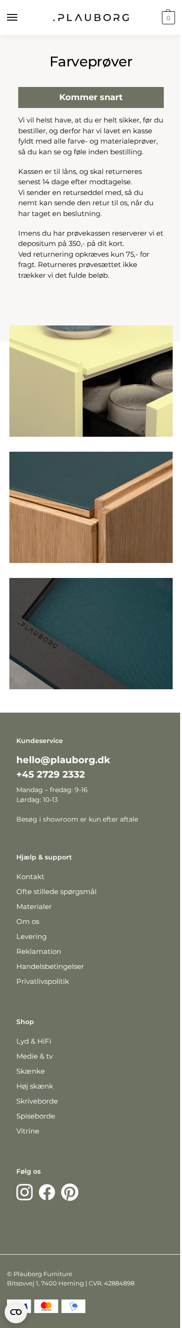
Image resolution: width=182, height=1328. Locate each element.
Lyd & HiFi (33, 1041)
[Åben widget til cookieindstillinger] (16, 1312)
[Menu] (21, 18)
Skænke (30, 1071)
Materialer (34, 906)
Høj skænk (34, 1086)
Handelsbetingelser (50, 966)
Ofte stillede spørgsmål (56, 891)
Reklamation (38, 951)
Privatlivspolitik (42, 981)
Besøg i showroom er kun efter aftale (77, 819)
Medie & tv (34, 1056)
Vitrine (27, 1130)
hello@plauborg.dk (63, 759)
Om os (27, 921)
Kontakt (30, 876)
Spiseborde (35, 1115)
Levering (31, 936)
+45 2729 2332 (50, 774)
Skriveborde (37, 1101)
